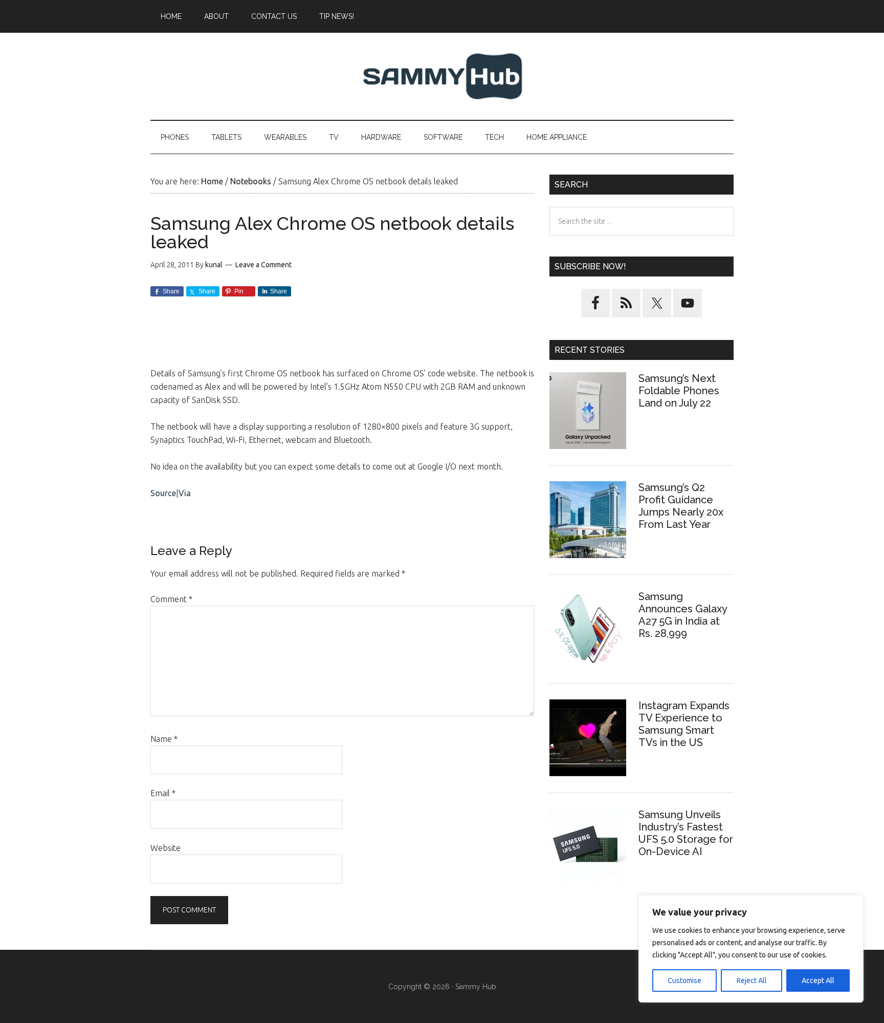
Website (165, 847)
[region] (751, 949)
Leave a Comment (263, 265)
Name (164, 738)
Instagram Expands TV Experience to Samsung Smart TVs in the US (684, 724)
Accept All (818, 980)
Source (163, 493)
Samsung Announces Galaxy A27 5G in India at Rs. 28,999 (682, 615)
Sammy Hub (442, 76)
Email (162, 793)
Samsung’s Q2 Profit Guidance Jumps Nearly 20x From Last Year (680, 505)
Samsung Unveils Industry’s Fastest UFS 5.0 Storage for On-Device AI (685, 833)
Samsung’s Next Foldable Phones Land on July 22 (678, 390)
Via (185, 493)
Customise (684, 980)
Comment (171, 599)
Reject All (752, 980)
